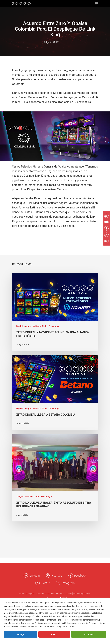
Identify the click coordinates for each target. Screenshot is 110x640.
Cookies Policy (83, 627)
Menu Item (62, 598)
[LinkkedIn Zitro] (26, 575)
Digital (19, 326)
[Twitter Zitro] (37, 583)
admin (37, 42)
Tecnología (54, 326)
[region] (55, 619)
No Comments (69, 42)
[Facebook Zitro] (70, 575)
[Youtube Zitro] (48, 575)
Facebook (80, 575)
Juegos (27, 326)
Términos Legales (26, 593)
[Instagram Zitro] (58, 583)
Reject (54, 634)
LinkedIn (34, 575)
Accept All (89, 634)
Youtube (57, 575)
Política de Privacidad (45, 593)
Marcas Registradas (81, 593)
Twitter (45, 583)
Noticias (37, 326)
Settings (20, 634)
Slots (44, 326)
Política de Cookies (63, 593)
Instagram (68, 583)
